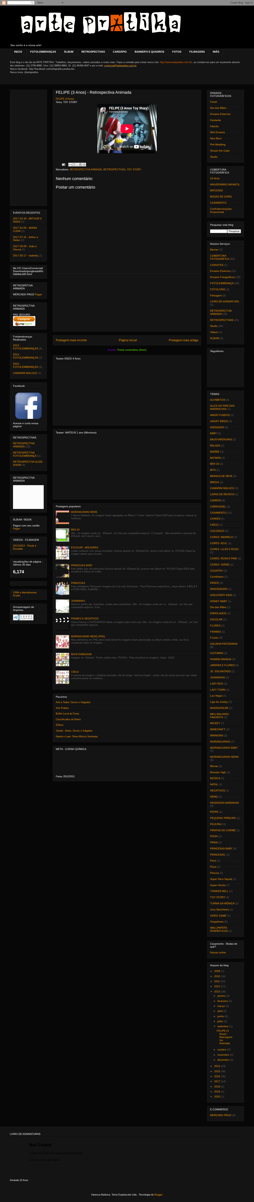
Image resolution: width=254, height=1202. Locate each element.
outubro (222, 1049)
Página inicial (128, 340)
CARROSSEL (218, 506)
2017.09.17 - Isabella (25, 255)
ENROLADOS (218, 613)
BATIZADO (216, 190)
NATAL (214, 784)
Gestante (215, 120)
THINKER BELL (219, 891)
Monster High (218, 772)
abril (220, 1011)
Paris (213, 860)
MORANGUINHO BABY (224, 747)
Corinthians (217, 576)
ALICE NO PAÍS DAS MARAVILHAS (222, 407)
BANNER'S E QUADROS (149, 51)
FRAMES (215, 631)
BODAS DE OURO (221, 196)
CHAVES (215, 518)
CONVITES (216, 264)
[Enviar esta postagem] (63, 164)
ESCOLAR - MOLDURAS (84, 547)
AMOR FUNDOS (220, 415)
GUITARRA (216, 653)
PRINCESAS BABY (82, 565)
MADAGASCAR (219, 707)
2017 (217, 1081)
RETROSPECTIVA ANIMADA (86, 169)
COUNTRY (216, 570)
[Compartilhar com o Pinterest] (84, 164)
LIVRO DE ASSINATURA (224, 301)
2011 (217, 981)
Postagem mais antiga (183, 340)
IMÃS (216, 51)
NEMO (214, 796)
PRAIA (214, 842)
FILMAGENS (197, 51)
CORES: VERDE (219, 564)
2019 (217, 1091)
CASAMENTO (218, 202)
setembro (223, 1026)
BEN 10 (75, 529)
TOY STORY (134, 169)
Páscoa (214, 872)
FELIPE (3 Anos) (65, 98)
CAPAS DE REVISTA (222, 494)
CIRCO (75, 672)
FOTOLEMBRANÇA (222, 283)
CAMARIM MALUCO (25, 373)
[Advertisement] (127, 303)
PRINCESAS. (218, 854)
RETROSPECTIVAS (93, 51)
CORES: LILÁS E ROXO (224, 549)
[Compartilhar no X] (77, 164)
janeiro (221, 995)
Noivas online (218, 952)
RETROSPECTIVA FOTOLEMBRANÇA (24, 454)
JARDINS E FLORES (222, 665)
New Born (216, 138)
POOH (214, 836)
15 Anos (215, 178)
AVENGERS (217, 427)
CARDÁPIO (120, 51)
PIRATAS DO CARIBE (223, 830)
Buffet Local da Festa (67, 713)
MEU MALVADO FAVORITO (219, 716)
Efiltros (59, 725)
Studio (214, 156)
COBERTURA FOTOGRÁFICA (219, 257)
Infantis (214, 126)
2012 (217, 986)
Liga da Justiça (219, 701)
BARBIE (214, 451)
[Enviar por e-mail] (70, 164)
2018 (217, 1086)
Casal (213, 101)
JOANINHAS (78, 601)
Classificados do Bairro (68, 719)
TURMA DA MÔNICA (222, 903)
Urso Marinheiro (219, 909)
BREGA (214, 482)
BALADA (215, 445)
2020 (217, 1096)
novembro (223, 1054)
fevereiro (223, 1000)
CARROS (215, 500)
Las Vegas (216, 695)
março (221, 1006)
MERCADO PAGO (220, 1115)
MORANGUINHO (220, 741)
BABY (213, 433)
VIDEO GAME (218, 915)
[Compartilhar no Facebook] (81, 164)
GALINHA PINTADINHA (223, 643)
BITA (213, 469)
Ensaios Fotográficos (222, 277)
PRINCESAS (78, 583)
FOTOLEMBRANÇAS (43, 51)
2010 (217, 976)
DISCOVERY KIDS (221, 595)
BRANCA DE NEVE (221, 476)
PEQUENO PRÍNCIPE (223, 818)
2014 (217, 1066)
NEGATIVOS (217, 790)
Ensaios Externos (220, 114)
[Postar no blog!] (73, 164)
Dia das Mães (218, 107)
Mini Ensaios (217, 132)
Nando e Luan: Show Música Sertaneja (77, 736)
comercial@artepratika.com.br (120, 65)
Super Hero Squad (221, 879)
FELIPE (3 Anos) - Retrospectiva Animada (93, 92)
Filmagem (216, 295)
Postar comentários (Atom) (131, 349)
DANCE (214, 582)
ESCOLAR (216, 619)
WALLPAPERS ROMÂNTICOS (219, 929)
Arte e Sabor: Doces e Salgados (73, 702)
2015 (217, 1071)
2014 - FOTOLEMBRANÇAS (25, 356)
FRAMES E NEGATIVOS (85, 618)
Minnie (214, 766)
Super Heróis (218, 885)
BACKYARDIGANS (81, 654)
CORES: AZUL (218, 543)
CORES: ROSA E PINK (223, 558)
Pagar (38, 294)
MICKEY (215, 723)
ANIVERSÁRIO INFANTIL (225, 184)
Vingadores (217, 921)
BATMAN (215, 457)
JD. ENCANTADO (220, 671)
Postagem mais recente (71, 340)
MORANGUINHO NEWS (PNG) (88, 636)
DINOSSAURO (218, 588)
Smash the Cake (220, 150)
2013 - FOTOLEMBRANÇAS (25, 347)
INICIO (18, 51)
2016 (217, 1076)
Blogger (158, 1194)
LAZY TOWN (217, 689)
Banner (214, 249)
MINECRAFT (217, 729)
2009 (217, 971)
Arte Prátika (62, 708)
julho (220, 1021)
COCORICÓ (217, 530)
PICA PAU (216, 824)
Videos (214, 332)
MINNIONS (216, 735)
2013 (217, 991)
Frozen (214, 637)
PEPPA (214, 811)
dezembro (223, 1059)
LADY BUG (216, 683)
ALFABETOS (217, 399)
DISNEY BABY (218, 601)
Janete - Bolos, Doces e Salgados (74, 730)
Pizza (213, 866)
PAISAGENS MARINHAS (224, 802)
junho (221, 1016)
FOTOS (176, 51)
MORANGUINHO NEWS (84, 512)
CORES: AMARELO (221, 537)
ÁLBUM (68, 51)
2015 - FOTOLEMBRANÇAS (25, 365)
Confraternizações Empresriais (221, 210)
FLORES (215, 625)
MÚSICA (215, 778)
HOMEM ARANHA (220, 659)
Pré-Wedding (218, 144)
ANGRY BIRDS (219, 421)
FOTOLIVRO (217, 289)
